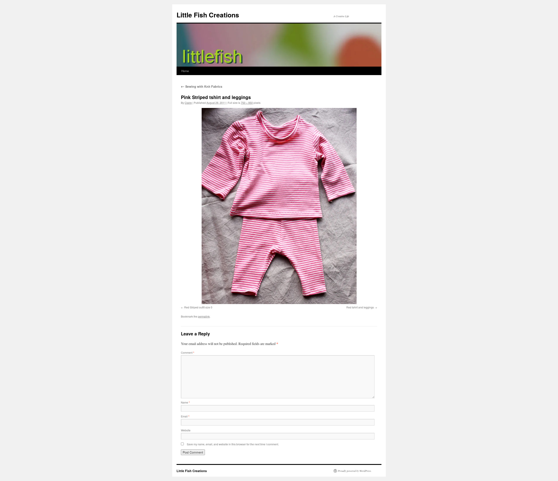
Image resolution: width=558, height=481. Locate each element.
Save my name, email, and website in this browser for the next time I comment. (233, 444)
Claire (188, 102)
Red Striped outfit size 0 (198, 307)
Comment (187, 352)
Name (185, 402)
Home (185, 71)
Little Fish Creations (208, 14)
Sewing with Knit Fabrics (201, 86)
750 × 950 (247, 102)
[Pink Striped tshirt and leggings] (279, 206)
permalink (204, 316)
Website (186, 430)
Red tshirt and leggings (360, 307)
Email (185, 416)
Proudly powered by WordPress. (355, 471)
